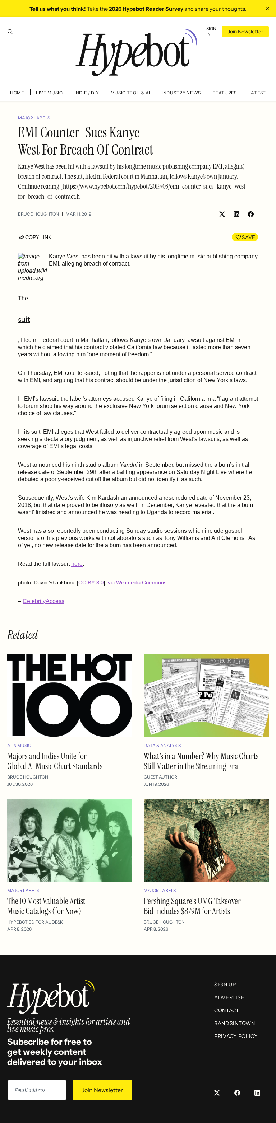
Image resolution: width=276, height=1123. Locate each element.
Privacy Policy (236, 1036)
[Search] (10, 31)
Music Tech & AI (131, 92)
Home (17, 92)
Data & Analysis (162, 745)
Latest (257, 92)
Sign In (211, 31)
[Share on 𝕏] (222, 214)
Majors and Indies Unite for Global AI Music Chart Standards (54, 761)
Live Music (49, 92)
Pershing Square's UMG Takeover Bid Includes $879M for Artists (192, 906)
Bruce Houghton (38, 214)
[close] (267, 8)
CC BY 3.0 (91, 583)
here (77, 564)
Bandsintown (234, 1023)
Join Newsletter (245, 31)
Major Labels (34, 118)
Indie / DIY (86, 92)
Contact (226, 1010)
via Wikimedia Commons (137, 583)
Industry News (181, 92)
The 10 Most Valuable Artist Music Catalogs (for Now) (46, 906)
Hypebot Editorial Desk (35, 922)
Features (224, 92)
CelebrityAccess (43, 601)
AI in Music (19, 745)
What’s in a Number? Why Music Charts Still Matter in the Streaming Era (201, 761)
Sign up (225, 984)
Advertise (229, 997)
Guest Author (160, 777)
